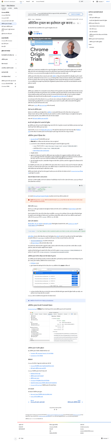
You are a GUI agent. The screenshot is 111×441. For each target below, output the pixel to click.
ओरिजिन (54, 76)
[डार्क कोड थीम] (80, 186)
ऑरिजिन (49, 112)
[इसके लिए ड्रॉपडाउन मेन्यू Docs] (23, 1)
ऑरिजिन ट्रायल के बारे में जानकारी (37, 376)
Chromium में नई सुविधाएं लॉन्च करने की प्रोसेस (40, 380)
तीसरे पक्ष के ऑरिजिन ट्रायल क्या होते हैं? (40, 118)
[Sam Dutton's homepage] (41, 34)
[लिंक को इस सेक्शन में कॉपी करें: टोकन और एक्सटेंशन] (39, 221)
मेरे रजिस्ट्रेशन (33, 263)
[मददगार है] (80, 19)
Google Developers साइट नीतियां (44, 416)
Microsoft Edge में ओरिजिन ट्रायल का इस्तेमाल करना (41, 394)
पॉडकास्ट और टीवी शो (53, 433)
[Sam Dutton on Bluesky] (39, 34)
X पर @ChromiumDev (84, 426)
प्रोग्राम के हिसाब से (72, 209)
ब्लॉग (33, 1)
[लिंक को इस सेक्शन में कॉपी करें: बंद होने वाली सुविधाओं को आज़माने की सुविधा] (51, 122)
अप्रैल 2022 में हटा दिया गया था (48, 300)
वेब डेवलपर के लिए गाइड (35, 373)
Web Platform (11, 5)
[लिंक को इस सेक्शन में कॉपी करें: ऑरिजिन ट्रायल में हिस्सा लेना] (46, 135)
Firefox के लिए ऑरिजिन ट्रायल (37, 396)
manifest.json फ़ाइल (72, 223)
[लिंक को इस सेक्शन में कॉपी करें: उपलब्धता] (35, 87)
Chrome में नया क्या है (40, 1)
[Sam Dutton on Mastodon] (38, 34)
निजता (22, 438)
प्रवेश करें (107, 1)
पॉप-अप (36, 223)
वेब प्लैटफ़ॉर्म (4, 8)
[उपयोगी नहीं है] (82, 19)
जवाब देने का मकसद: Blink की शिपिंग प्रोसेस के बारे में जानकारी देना (44, 383)
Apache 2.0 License (76, 414)
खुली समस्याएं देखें (22, 428)
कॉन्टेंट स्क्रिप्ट (31, 236)
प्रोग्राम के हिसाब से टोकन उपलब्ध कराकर (41, 150)
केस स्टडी (28, 1)
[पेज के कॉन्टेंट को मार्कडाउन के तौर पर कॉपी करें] (78, 23)
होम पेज (29, 19)
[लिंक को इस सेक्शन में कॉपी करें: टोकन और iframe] (38, 206)
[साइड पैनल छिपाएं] (15, 438)
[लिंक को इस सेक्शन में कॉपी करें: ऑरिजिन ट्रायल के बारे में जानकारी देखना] (53, 305)
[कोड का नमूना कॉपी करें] (82, 186)
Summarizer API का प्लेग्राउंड (37, 355)
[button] (7, 55)
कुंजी (32, 225)
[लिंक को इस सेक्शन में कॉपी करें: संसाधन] (34, 359)
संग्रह (50, 431)
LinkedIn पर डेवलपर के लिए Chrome (86, 431)
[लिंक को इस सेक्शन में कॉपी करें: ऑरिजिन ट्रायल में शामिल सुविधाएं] (45, 348)
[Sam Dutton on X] (34, 34)
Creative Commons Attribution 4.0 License (55, 414)
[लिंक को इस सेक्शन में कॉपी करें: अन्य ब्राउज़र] (35, 389)
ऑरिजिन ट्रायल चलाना (35, 378)
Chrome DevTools (32, 309)
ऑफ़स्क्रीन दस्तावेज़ (47, 223)
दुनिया (58, 236)
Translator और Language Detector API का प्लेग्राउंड (42, 353)
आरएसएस (82, 433)
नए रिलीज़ (10, 8)
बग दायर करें (21, 426)
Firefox (36, 105)
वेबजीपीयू (15, 8)
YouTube (82, 428)
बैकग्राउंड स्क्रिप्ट (31, 223)
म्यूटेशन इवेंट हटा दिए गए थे (47, 130)
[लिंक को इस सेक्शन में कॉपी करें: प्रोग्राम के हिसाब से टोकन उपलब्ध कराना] (48, 177)
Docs (21, 1)
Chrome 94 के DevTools (36, 385)
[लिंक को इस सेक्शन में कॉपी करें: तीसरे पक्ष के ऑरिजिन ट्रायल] (42, 109)
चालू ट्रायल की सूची (34, 139)
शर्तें (19, 438)
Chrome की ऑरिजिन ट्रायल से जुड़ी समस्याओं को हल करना (42, 366)
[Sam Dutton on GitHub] (36, 34)
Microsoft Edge (43, 105)
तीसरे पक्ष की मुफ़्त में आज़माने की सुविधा (40, 196)
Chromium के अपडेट (53, 426)
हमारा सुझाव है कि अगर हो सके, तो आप (59, 96)
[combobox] (84, 1)
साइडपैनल (40, 223)
